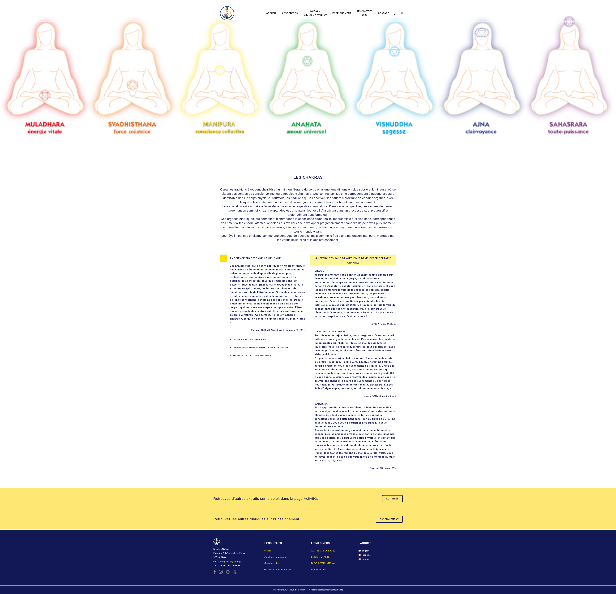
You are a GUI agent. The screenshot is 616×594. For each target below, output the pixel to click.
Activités (392, 498)
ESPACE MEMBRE (320, 557)
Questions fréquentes (275, 557)
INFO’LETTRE (318, 569)
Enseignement (389, 519)
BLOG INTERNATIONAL (323, 563)
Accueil (267, 550)
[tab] (263, 258)
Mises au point (271, 563)
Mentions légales (316, 590)
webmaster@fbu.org (334, 590)
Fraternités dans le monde (277, 569)
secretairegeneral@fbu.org (227, 561)
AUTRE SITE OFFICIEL (323, 550)
